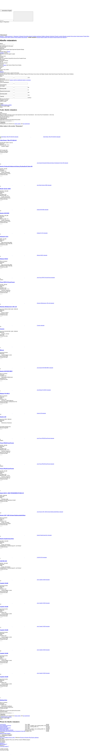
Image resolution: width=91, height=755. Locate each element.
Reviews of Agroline (24, 737)
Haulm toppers (80, 36)
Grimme (51, 37)
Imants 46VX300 (4, 213)
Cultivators (21, 36)
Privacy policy (12, 737)
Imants (58, 37)
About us (2, 733)
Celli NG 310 (3, 561)
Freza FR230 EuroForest (7, 443)
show (1, 103)
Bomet (42, 37)
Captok (45, 37)
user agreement (26, 123)
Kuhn (61, 37)
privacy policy (18, 123)
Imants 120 (3, 416)
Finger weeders (17, 37)
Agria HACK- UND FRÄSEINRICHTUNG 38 (12, 493)
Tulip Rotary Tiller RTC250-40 (8, 140)
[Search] (23, 16)
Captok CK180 (4, 583)
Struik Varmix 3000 (5, 188)
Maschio (64, 37)
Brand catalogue (35, 737)
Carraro (2, 329)
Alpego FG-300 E (5, 393)
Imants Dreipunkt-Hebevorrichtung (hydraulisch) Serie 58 (16, 166)
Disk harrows (24, 37)
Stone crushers (10, 37)
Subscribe (2, 122)
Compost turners (3, 37)
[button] (45, 28)
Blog (30, 737)
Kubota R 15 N (4, 236)
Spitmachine (3, 700)
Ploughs (56, 36)
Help (5, 733)
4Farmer (38, 37)
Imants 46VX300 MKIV (6, 371)
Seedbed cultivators (36, 36)
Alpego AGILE (4, 258)
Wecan (2, 350)
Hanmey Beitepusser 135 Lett (8, 306)
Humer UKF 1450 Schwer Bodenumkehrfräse (12, 515)
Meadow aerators (67, 36)
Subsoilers (52, 36)
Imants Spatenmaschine (7, 538)
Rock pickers (73, 36)
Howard (55, 37)
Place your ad (3, 118)
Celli (48, 37)
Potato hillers (86, 36)
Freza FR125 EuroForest (7, 468)
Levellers (61, 36)
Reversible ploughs (28, 36)
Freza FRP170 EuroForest (7, 282)
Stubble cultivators (45, 36)
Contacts (8, 733)
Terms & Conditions (4, 737)
